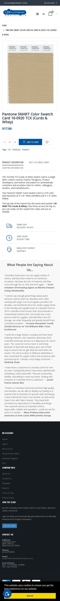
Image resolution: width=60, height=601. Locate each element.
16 (9, 149)
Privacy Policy (8, 497)
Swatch (25, 149)
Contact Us (7, 478)
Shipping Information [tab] (12, 167)
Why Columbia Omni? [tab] (39, 162)
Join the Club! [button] (9, 525)
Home (4, 25)
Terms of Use (8, 493)
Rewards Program (9, 458)
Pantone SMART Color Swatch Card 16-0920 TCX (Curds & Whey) (27, 117)
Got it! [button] (30, 596)
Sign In (5, 444)
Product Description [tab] (12, 162)
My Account (49, 3)
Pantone (16, 149)
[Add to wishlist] (47, 142)
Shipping (6, 483)
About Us (6, 473)
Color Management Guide (15, 3)
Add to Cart (33, 142)
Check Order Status (10, 453)
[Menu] (37, 14)
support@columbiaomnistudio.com (17, 558)
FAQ (4, 463)
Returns (5, 488)
